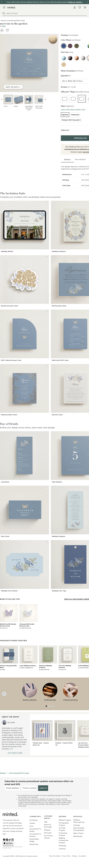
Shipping (47, 830)
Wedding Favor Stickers (9, 591)
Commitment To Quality (35, 830)
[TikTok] (9, 839)
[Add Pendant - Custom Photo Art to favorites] (73, 722)
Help (45, 822)
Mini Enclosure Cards (59, 306)
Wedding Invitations (59, 251)
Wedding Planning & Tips (78, 821)
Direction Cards (57, 415)
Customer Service (48, 817)
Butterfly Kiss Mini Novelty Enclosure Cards (8, 625)
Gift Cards (47, 833)
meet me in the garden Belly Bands (8, 666)
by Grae (2, 669)
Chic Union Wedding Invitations (65, 666)
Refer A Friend (78, 833)
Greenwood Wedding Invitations (45, 666)
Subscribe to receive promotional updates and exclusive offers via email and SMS (39, 782)
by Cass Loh (3, 628)
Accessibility (82, 856)
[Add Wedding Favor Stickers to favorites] (47, 542)
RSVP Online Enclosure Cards (11, 360)
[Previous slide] (2, 99)
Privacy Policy (66, 856)
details (67, 159)
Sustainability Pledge (34, 840)
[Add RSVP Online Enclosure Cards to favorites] (47, 311)
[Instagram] (12, 839)
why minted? (80, 159)
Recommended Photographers (78, 829)
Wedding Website (7, 251)
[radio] (64, 99)
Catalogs (76, 825)
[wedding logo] (11, 7)
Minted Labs (33, 844)
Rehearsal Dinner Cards (9, 415)
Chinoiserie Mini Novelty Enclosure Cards (26, 625)
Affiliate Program (65, 820)
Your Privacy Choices (48, 836)
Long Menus (5, 482)
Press (31, 826)
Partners (62, 816)
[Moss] (76, 46)
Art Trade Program (62, 829)
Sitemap (74, 856)
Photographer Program (64, 824)
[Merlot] (70, 46)
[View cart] (85, 7)
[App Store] (13, 843)
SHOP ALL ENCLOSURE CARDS (76, 599)
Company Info (35, 816)
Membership (77, 836)
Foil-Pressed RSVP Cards (19, 773)
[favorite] (7, 30)
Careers (32, 823)
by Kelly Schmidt (44, 669)
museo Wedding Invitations (28, 665)
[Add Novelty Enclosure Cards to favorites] (47, 257)
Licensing (62, 848)
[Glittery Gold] (63, 64)
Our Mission (33, 820)
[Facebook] (4, 839)
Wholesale (62, 846)
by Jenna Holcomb (25, 628)
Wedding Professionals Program (63, 840)
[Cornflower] (63, 46)
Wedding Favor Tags (59, 591)
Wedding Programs (58, 536)
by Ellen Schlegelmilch (26, 668)
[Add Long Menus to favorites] (47, 433)
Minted (3, 773)
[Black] (70, 58)
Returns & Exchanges (48, 825)
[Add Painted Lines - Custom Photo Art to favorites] (50, 722)
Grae (3, 26)
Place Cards (5, 536)
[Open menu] (4, 7)
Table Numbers (57, 482)
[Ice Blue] (63, 58)
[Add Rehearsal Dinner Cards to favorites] (47, 365)
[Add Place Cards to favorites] (47, 487)
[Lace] (83, 46)
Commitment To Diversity (35, 835)
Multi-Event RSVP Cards (60, 360)
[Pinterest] (7, 839)
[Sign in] (74, 7)
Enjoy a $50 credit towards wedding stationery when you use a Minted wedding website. (37, 2)
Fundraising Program (63, 834)
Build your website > (75, 2)
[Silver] (83, 58)
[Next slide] (45, 99)
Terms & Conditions (55, 856)
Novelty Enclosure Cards (9, 306)
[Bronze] (76, 58)
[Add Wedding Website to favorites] (47, 202)
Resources (77, 816)
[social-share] (2, 30)
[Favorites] (80, 7)
